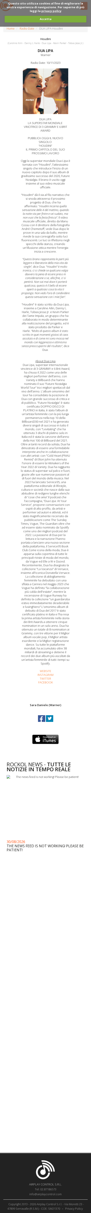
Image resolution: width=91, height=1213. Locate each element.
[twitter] (49, 723)
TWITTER (45, 679)
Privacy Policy (74, 1209)
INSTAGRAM (45, 675)
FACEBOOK (45, 682)
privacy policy (51, 11)
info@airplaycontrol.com (45, 1194)
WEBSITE (45, 671)
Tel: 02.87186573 (45, 1189)
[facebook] (42, 723)
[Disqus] (45, 972)
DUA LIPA (45, 50)
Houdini (45, 39)
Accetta (45, 19)
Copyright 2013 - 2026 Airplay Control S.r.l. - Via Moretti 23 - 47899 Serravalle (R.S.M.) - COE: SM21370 (45, 1206)
